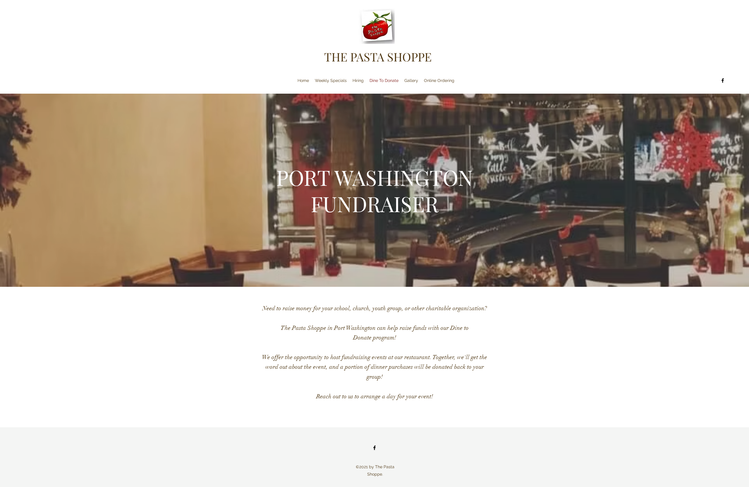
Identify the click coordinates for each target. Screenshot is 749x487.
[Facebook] (723, 80)
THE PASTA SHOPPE (378, 56)
